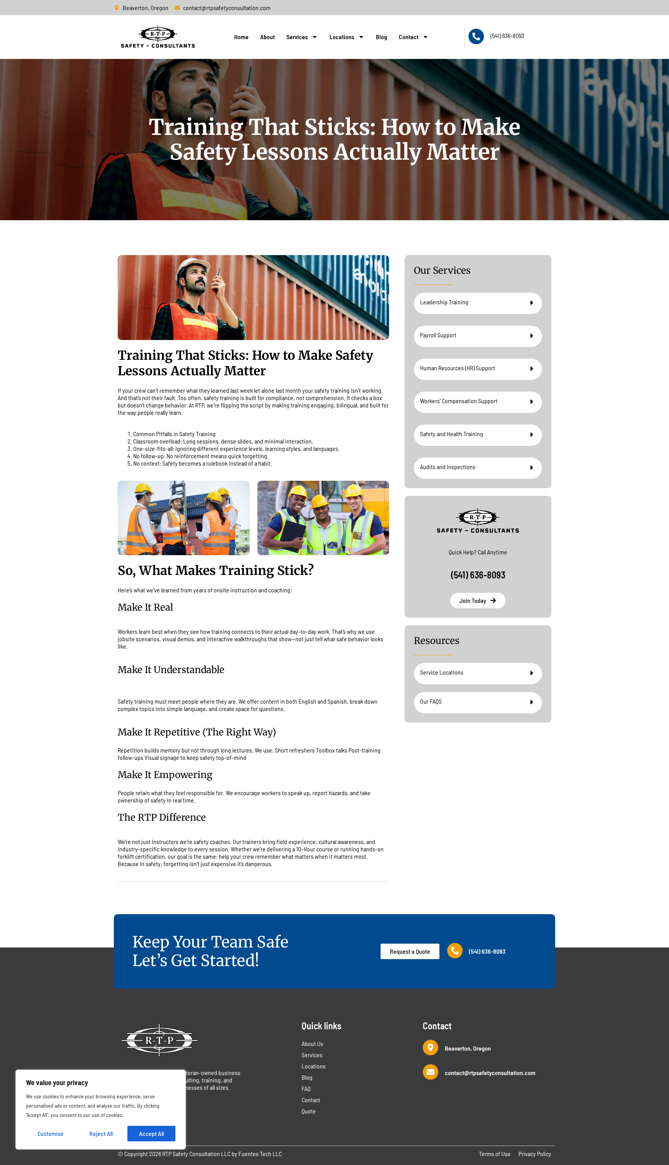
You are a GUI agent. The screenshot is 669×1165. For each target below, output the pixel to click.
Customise (50, 1133)
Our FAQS (431, 701)
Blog (381, 36)
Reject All (101, 1133)
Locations (341, 36)
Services (297, 36)
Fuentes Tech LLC (260, 1153)
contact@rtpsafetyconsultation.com (490, 1072)
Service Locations (441, 672)
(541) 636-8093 (507, 35)
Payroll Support (438, 334)
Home (241, 36)
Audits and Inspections (447, 466)
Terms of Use (495, 1153)
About (267, 36)
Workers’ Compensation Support (458, 400)
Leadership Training (444, 301)
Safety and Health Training (451, 433)
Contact (409, 36)
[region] (100, 1109)
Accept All (151, 1133)
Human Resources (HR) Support (457, 367)
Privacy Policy (534, 1153)
